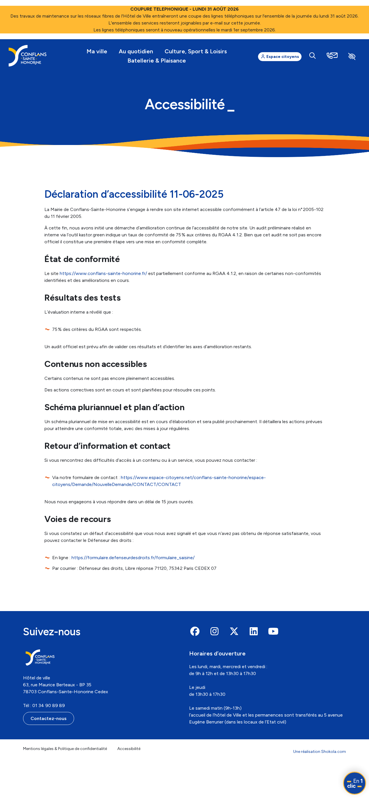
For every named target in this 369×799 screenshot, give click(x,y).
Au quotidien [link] (136, 51)
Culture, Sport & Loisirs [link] (196, 51)
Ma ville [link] (96, 51)
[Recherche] (312, 56)
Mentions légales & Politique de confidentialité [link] (65, 748)
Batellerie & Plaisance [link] (156, 60)
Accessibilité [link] (128, 748)
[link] (27, 56)
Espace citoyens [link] (282, 56)
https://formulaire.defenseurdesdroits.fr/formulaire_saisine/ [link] (133, 557)
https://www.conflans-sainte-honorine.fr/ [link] (103, 273)
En (355, 783)
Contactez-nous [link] (49, 718)
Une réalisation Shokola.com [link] (319, 751)
